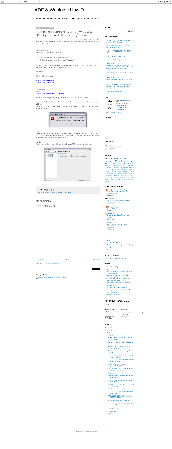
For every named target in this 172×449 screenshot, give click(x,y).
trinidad (107, 181)
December (111, 335)
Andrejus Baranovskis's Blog (117, 190)
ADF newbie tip (45, 192)
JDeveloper (53, 192)
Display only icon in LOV (116, 373)
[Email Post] (40, 189)
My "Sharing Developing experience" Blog (119, 245)
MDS (116, 171)
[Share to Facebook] (51, 190)
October (111, 411)
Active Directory (120, 169)
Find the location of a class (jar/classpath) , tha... (116, 365)
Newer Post (40, 260)
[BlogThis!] (47, 190)
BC (128, 161)
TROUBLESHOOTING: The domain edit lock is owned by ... (120, 397)
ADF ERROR (109, 169)
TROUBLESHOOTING (64, 192)
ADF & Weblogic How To (60, 9)
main (108, 240)
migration (126, 179)
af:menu (119, 177)
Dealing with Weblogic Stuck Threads (118, 60)
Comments (111, 149)
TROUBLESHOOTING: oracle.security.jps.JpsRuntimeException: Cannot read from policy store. (119, 79)
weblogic (109, 161)
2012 (108, 327)
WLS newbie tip (124, 171)
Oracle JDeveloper (112, 292)
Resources (109, 247)
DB (121, 167)
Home (68, 260)
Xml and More (111, 198)
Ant (126, 173)
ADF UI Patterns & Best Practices (116, 287)
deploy (119, 165)
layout (107, 165)
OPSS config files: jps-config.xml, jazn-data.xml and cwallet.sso (118, 46)
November (111, 408)
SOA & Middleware (113, 207)
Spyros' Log (122, 107)
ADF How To (122, 109)
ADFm (115, 173)
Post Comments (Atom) (52, 263)
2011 (108, 330)
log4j (111, 173)
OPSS (122, 175)
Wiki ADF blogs (111, 285)
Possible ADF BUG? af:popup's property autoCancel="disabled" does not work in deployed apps (119, 86)
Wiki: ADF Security (112, 267)
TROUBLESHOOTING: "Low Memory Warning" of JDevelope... (120, 369)
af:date (115, 177)
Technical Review (112, 242)
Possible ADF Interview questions (118, 400)
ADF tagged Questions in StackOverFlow (119, 290)
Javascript (116, 175)
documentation (115, 163)
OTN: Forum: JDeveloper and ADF (117, 275)
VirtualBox (108, 167)
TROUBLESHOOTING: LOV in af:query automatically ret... (120, 356)
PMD (132, 175)
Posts (109, 145)
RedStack (110, 222)
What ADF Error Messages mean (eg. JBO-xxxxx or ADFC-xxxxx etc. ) (120, 41)
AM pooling (121, 173)
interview (125, 167)
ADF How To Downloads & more (116, 258)
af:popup (107, 173)
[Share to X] (49, 190)
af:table (124, 177)
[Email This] (45, 190)
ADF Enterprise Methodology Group (117, 278)
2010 (108, 333)
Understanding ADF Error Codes (116, 56)
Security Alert (108, 177)
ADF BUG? (115, 167)
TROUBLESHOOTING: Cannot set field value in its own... (120, 392)
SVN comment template (113, 91)
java (122, 179)
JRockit (112, 165)
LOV (113, 171)
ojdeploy (131, 179)
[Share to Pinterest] (54, 190)
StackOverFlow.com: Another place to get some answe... (120, 338)
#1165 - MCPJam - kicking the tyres (117, 208)
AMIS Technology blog (114, 214)
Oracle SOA (127, 175)
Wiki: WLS (109, 269)
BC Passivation (128, 165)
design (118, 179)
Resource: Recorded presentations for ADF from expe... (120, 347)
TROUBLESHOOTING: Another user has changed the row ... (121, 404)
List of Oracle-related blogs (115, 280)
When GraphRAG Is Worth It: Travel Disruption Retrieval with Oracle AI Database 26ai (117, 226)
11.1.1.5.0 (131, 167)
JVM (112, 175)
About (108, 249)
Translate (129, 317)
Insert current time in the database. (119, 389)
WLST (132, 171)
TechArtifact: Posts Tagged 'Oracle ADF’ (118, 283)
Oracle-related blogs (112, 294)
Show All (132, 232)
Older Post (96, 260)
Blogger (94, 432)
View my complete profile (113, 112)
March (110, 414)
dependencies (111, 179)
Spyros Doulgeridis (124, 100)
